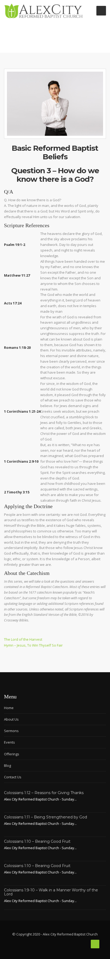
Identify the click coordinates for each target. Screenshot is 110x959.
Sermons (11, 730)
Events (9, 742)
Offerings (11, 754)
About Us (11, 719)
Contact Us (12, 777)
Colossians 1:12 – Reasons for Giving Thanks (44, 792)
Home (9, 707)
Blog (7, 765)
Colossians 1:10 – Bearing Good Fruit (37, 841)
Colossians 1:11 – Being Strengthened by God (45, 817)
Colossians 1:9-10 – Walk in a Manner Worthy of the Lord (51, 892)
